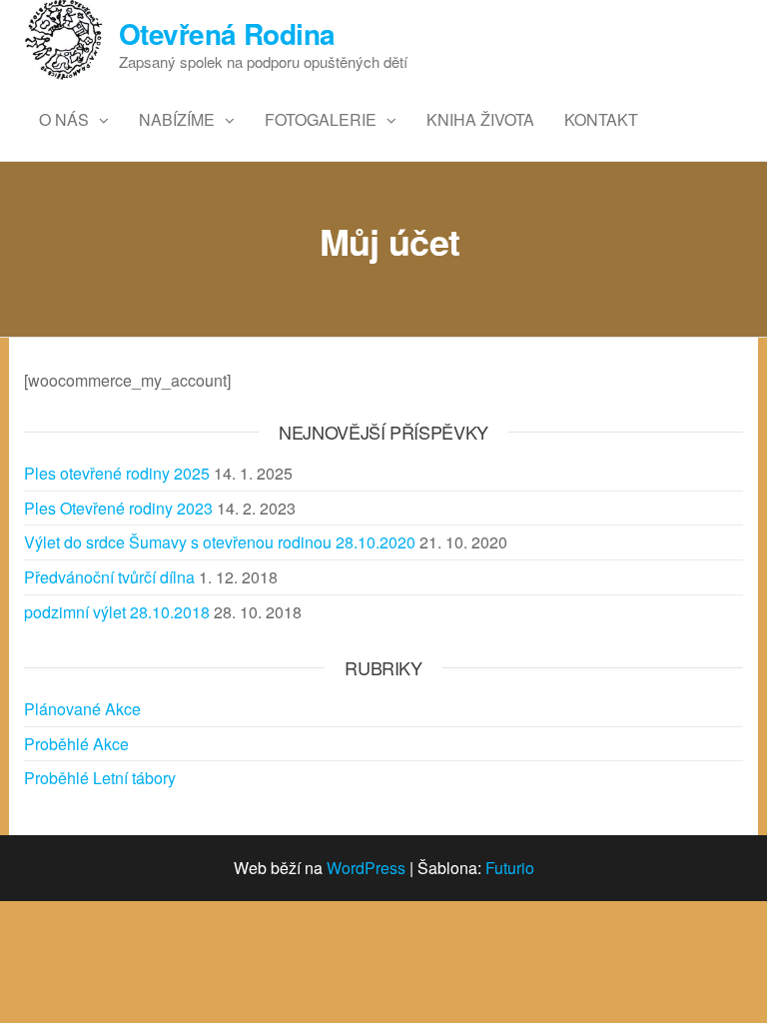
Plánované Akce (82, 708)
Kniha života (480, 119)
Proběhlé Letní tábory (100, 777)
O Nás (64, 119)
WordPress (366, 867)
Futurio (509, 867)
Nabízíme (177, 119)
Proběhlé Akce (76, 743)
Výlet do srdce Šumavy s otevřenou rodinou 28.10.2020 (219, 541)
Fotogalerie (321, 119)
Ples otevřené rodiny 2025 (117, 473)
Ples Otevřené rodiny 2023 (118, 508)
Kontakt (601, 119)
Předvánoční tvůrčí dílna (109, 576)
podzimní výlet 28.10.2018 (117, 611)
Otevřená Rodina (227, 33)
